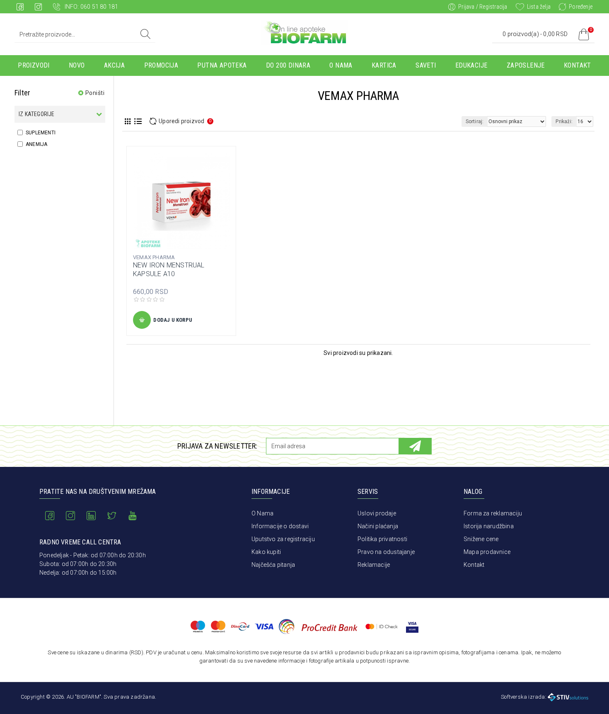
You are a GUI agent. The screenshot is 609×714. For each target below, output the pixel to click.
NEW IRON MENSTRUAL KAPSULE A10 (169, 269)
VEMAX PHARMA (154, 257)
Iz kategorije (37, 114)
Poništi (95, 93)
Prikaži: (564, 121)
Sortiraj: (475, 121)
